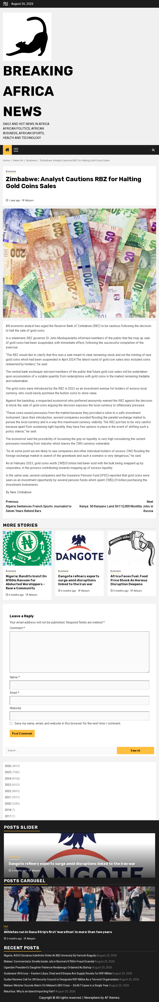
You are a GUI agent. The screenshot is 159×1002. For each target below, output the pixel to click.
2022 (8, 791)
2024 (8, 778)
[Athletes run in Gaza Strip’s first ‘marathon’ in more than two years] (79, 904)
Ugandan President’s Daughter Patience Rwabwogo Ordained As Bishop (48, 967)
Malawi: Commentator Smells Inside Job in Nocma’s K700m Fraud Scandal (49, 961)
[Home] (7, 150)
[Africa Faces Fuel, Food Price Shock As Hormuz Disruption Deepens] (132, 548)
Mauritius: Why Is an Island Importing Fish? (29, 991)
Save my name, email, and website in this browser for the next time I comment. (68, 723)
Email (14, 693)
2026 (8, 766)
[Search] (153, 150)
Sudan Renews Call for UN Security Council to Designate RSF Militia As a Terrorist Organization (61, 979)
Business (11, 171)
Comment (17, 628)
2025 (8, 772)
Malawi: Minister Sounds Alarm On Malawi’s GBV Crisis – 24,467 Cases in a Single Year (56, 985)
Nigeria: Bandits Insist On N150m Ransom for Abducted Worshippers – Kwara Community (26, 582)
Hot (6, 926)
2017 (8, 816)
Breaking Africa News (38, 91)
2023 (8, 784)
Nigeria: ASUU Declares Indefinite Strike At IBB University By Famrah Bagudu (50, 955)
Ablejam (29, 200)
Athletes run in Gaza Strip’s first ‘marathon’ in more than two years (58, 932)
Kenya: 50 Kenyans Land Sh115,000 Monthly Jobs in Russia (116, 506)
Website (15, 708)
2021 (8, 797)
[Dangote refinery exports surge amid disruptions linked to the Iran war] (79, 548)
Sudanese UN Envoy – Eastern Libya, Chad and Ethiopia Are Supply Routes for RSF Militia (58, 973)
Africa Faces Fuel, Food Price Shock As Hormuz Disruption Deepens (129, 580)
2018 (8, 810)
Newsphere (92, 997)
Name (15, 677)
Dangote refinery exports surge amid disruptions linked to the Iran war (78, 580)
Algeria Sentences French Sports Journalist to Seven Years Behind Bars (39, 506)
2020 (8, 803)
